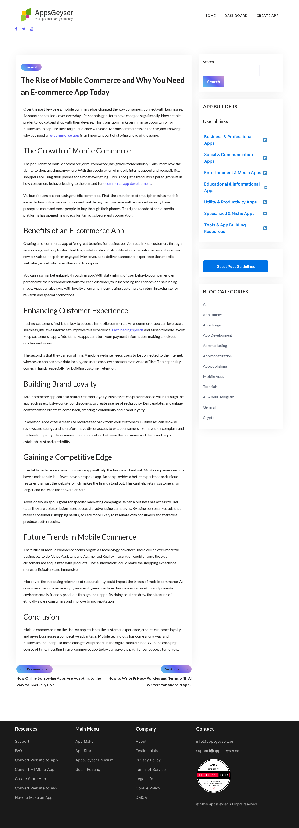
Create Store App (30, 778)
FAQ (18, 750)
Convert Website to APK (36, 788)
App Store (84, 750)
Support (22, 741)
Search (208, 61)
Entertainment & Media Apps (232, 172)
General (31, 67)
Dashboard (236, 16)
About (141, 741)
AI (205, 304)
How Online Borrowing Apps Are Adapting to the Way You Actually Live (58, 681)
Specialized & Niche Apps (229, 213)
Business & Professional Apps (228, 140)
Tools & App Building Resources (225, 228)
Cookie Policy (148, 788)
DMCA (141, 797)
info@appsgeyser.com (215, 741)
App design (212, 325)
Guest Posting (87, 769)
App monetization (217, 355)
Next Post (173, 669)
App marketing (215, 345)
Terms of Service (151, 769)
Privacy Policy (148, 760)
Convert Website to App (36, 760)
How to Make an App (34, 797)
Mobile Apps (213, 376)
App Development (217, 335)
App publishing (215, 366)
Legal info (144, 778)
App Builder (212, 314)
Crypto (208, 417)
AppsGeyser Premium (94, 760)
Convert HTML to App (34, 769)
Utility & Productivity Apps (230, 202)
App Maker (85, 741)
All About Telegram (218, 397)
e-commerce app (64, 135)
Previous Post (38, 669)
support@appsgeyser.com (219, 750)
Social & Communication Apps (228, 158)
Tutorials (210, 386)
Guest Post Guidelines (236, 266)
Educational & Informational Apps (232, 187)
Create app (267, 16)
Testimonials (147, 750)
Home (210, 16)
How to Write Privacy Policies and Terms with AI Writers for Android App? (150, 681)
